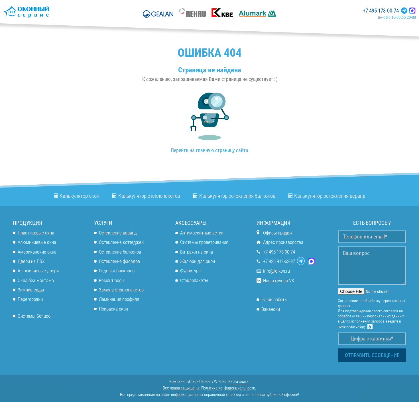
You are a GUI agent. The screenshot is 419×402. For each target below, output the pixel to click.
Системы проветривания (204, 242)
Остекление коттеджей (121, 242)
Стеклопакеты (194, 280)
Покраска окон (113, 309)
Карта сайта (238, 381)
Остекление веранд (118, 233)
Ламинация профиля (119, 299)
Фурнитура (190, 271)
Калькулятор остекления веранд (329, 196)
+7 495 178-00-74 (381, 11)
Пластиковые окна (36, 233)
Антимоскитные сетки (201, 233)
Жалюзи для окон (197, 261)
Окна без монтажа (36, 280)
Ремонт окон (111, 280)
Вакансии (270, 309)
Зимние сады (31, 290)
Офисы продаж (277, 233)
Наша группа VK (278, 280)
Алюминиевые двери (38, 271)
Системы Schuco (34, 316)
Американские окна (37, 252)
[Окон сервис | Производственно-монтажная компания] (42, 11)
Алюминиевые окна (37, 242)
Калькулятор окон (79, 196)
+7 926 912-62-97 (279, 261)
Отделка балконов (117, 271)
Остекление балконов (120, 252)
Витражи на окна (196, 252)
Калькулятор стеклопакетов (149, 196)
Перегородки (30, 299)
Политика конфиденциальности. (228, 388)
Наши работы (274, 299)
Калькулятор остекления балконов (237, 196)
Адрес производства (283, 242)
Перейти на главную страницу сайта (209, 150)
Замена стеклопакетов (121, 290)
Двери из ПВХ (31, 261)
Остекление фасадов (119, 261)
